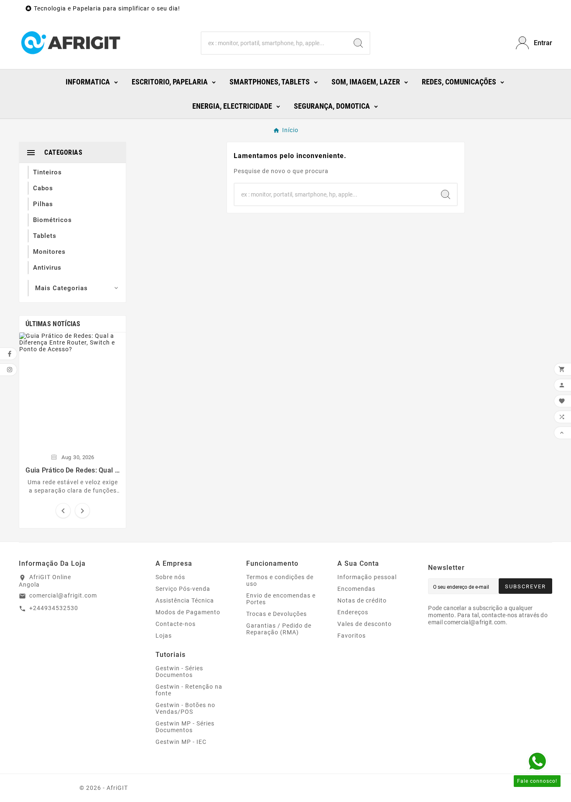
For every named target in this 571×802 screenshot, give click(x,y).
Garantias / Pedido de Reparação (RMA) (278, 629)
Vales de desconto (364, 624)
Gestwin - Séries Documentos (179, 671)
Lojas (163, 635)
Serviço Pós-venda (182, 588)
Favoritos (351, 635)
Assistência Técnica (184, 600)
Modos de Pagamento (187, 612)
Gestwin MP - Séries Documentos (184, 726)
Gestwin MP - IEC (180, 741)
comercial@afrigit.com (63, 595)
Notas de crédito (362, 600)
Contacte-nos (175, 624)
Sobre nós (170, 577)
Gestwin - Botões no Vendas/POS (185, 708)
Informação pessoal (367, 577)
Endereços (352, 612)
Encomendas (356, 588)
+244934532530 (53, 608)
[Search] (358, 43)
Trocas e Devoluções (276, 613)
